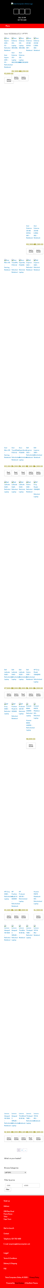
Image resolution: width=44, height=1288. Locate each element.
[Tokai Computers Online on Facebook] (16, 11)
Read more (8, 473)
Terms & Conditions (10, 1258)
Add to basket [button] (9, 80)
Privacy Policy (34, 1277)
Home (6, 33)
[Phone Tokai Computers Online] (27, 11)
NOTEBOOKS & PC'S (15, 33)
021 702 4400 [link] (16, 1239)
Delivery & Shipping (10, 1263)
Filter (7, 1189)
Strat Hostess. (19, 1283)
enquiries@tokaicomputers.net (19, 1244)
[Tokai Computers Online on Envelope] (22, 11)
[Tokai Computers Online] (22, 3)
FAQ (5, 1269)
